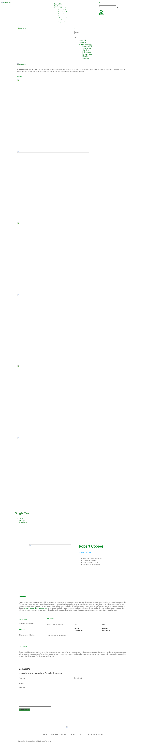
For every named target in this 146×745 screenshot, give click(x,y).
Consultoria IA (62, 12)
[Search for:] (107, 7)
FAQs (81, 734)
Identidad (61, 20)
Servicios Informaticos (61, 8)
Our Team (22, 520)
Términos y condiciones (95, 734)
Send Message (24, 710)
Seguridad (61, 22)
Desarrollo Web (63, 10)
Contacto (73, 734)
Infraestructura (62, 18)
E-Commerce (62, 16)
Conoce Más (58, 4)
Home (21, 518)
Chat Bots (61, 14)
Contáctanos (58, 6)
